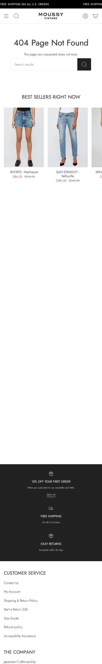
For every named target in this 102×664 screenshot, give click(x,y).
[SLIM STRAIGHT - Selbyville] (68, 137)
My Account (12, 591)
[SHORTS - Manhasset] (24, 137)
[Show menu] (6, 16)
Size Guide (11, 618)
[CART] (95, 16)
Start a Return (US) (16, 609)
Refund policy (13, 627)
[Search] (84, 64)
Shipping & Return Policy (20, 600)
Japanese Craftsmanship (20, 661)
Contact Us (11, 582)
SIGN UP (51, 495)
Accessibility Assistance (20, 636)
